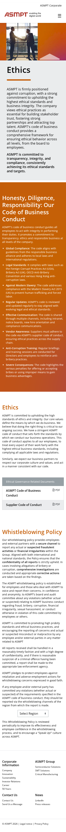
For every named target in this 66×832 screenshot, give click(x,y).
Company (7, 770)
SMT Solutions (42, 770)
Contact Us (7, 800)
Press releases (42, 804)
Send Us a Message (12, 804)
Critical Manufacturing (46, 774)
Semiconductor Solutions (47, 766)
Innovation (7, 773)
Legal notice (26, 823)
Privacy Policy (41, 823)
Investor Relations (11, 781)
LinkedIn (39, 800)
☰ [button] (60, 16)
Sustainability (9, 777)
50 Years (6, 788)
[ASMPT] (17, 14)
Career (5, 785)
